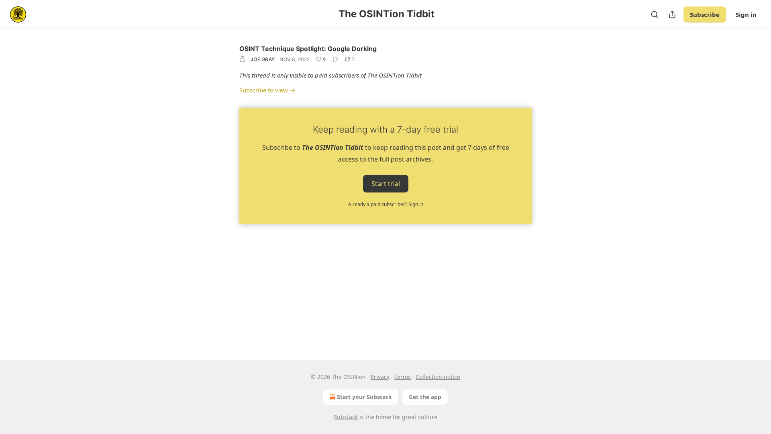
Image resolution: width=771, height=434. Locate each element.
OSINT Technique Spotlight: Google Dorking (308, 49)
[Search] (655, 14)
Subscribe (705, 14)
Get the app (425, 397)
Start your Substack (364, 397)
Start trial (385, 183)
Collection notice (438, 377)
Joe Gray (263, 59)
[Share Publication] (672, 14)
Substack (346, 417)
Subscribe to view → (267, 90)
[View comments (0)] (335, 59)
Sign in (746, 14)
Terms (402, 377)
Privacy (380, 377)
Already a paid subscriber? (385, 204)
